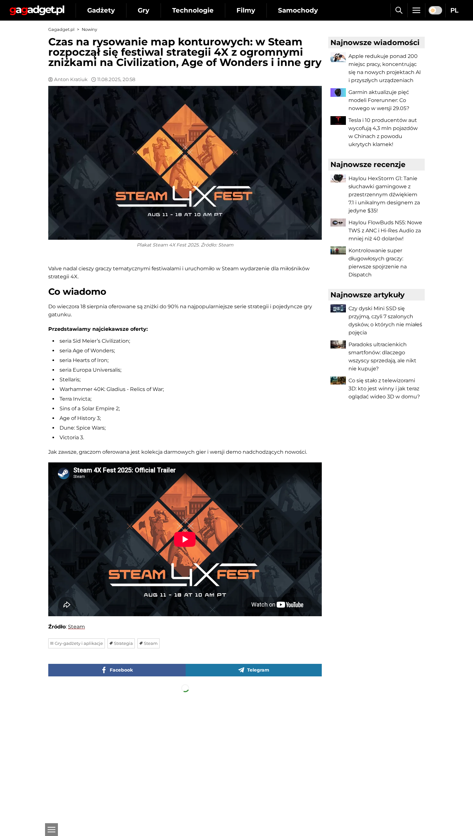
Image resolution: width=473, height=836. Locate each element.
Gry (143, 10)
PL (454, 10)
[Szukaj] (398, 10)
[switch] (435, 10)
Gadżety (101, 10)
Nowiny (89, 29)
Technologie (193, 10)
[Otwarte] (51, 829)
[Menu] (416, 10)
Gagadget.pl (61, 29)
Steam (76, 627)
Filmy (245, 10)
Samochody (298, 10)
